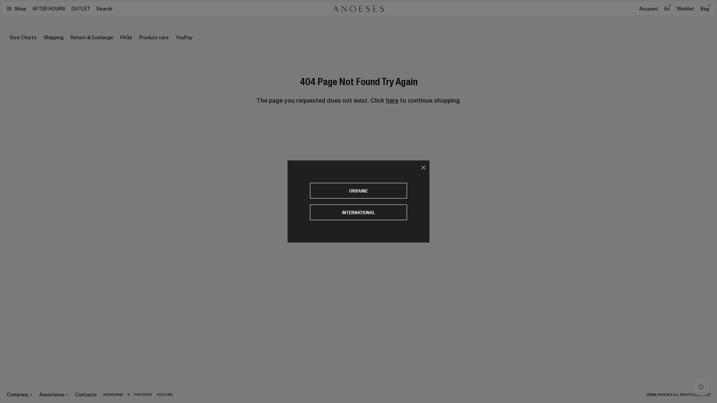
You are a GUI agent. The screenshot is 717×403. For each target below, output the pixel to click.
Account (648, 9)
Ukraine (358, 191)
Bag (705, 9)
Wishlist (686, 9)
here (392, 100)
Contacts (86, 394)
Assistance (52, 394)
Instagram (113, 395)
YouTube (165, 395)
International (358, 212)
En (667, 9)
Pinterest (143, 395)
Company (17, 394)
